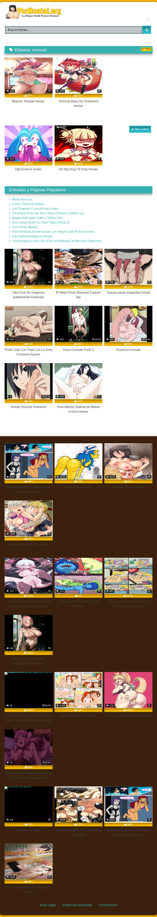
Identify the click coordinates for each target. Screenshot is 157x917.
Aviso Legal (48, 905)
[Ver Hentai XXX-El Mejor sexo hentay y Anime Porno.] (78, 12)
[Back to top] (144, 905)
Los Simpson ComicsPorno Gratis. (35, 208)
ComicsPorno (108, 905)
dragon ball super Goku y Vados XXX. (38, 217)
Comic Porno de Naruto (28, 204)
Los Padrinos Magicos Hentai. (32, 236)
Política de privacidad (77, 905)
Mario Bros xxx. (22, 199)
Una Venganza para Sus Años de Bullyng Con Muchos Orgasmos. (57, 240)
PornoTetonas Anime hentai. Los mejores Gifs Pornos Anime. (53, 231)
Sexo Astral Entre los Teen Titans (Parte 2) (41, 222)
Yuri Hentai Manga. (25, 227)
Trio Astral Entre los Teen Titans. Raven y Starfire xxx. (48, 213)
